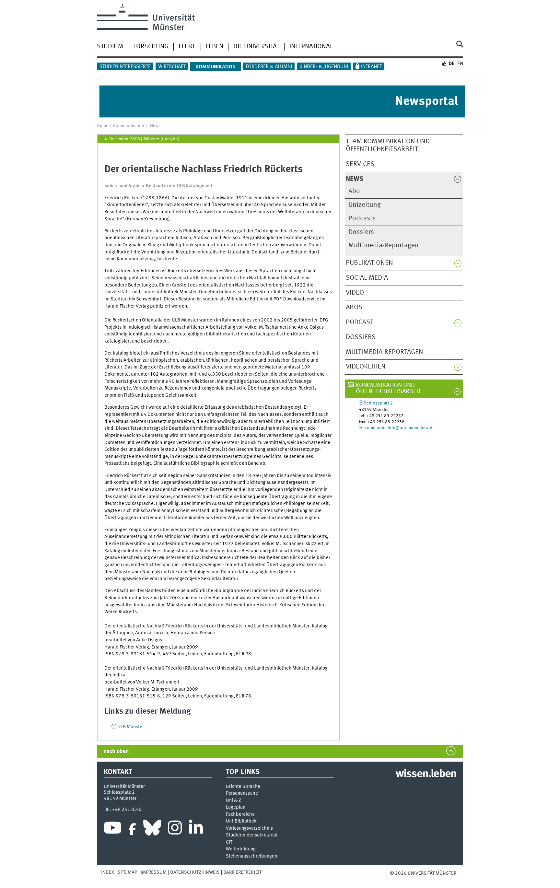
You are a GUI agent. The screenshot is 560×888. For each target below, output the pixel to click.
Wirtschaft (171, 66)
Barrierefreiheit (242, 872)
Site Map (127, 872)
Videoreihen (366, 366)
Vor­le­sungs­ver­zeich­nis (249, 828)
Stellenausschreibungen (251, 856)
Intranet (371, 66)
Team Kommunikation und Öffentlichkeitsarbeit (388, 145)
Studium (110, 46)
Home (102, 125)
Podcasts (362, 218)
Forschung (151, 46)
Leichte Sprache (243, 786)
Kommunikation (128, 125)
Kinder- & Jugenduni (323, 66)
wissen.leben (426, 774)
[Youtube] (113, 829)
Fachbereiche (240, 814)
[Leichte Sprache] (444, 63)
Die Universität (256, 46)
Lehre (187, 46)
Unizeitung (364, 205)
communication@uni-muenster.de (398, 428)
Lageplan (235, 807)
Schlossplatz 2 (378, 403)
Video (355, 292)
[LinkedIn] (196, 829)
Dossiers (361, 232)
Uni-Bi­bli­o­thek (241, 821)
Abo (354, 191)
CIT (229, 842)
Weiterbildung (241, 849)
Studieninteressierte (125, 66)
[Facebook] (132, 829)
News (155, 125)
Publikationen (369, 263)
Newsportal (426, 101)
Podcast (359, 322)
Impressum (154, 872)
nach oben (116, 751)
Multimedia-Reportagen (383, 245)
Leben (214, 46)
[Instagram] (175, 829)
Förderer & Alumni (269, 66)
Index (107, 872)
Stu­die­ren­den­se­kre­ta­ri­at (252, 835)
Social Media (367, 278)
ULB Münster (130, 727)
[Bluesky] (152, 829)
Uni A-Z (233, 800)
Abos (354, 307)
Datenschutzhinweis (195, 872)
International (311, 46)
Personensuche (242, 793)
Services (360, 164)
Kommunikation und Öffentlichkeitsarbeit (388, 388)
